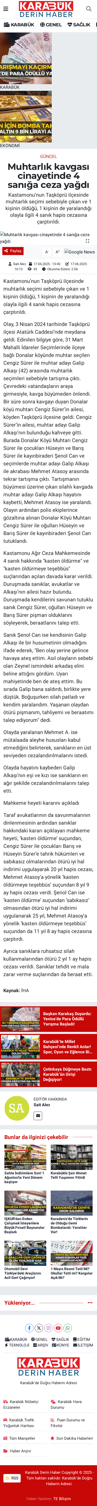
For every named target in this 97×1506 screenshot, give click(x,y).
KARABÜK (22, 25)
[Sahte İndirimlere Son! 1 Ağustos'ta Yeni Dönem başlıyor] (25, 1157)
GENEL (53, 25)
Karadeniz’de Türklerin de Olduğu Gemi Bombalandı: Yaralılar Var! (69, 1225)
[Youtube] (58, 1328)
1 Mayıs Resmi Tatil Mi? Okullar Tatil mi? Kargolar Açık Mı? (72, 1273)
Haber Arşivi (20, 1451)
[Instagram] (48, 1328)
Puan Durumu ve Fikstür (68, 1423)
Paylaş (15, 251)
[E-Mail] (38, 1116)
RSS (14, 1478)
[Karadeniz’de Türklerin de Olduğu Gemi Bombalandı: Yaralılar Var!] (72, 1202)
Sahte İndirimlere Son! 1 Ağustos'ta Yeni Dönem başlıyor (24, 1177)
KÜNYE (63, 1345)
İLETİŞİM (85, 1345)
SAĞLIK (81, 25)
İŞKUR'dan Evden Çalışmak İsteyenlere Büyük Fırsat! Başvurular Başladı (24, 1225)
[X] (39, 1328)
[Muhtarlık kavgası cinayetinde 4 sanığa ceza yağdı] (48, 238)
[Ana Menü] (5, 8)
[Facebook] (29, 1328)
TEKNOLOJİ (19, 1345)
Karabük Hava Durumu (66, 1404)
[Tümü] (90, 1302)
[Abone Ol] (79, 251)
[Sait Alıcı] (16, 1107)
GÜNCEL (48, 156)
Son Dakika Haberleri (74, 1438)
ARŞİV (43, 1345)
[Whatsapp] (67, 1328)
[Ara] (89, 9)
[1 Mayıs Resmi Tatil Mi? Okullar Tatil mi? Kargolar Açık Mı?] (72, 1252)
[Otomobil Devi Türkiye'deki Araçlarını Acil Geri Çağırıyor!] (25, 1252)
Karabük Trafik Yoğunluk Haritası (18, 1423)
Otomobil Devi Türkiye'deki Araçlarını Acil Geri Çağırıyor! (22, 1273)
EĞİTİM (83, 1339)
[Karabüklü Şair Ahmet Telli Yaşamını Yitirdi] (72, 1157)
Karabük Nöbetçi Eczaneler (21, 1404)
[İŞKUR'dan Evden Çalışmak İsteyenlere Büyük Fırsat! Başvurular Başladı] (25, 1202)
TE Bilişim (62, 1498)
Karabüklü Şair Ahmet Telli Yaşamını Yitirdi (69, 1175)
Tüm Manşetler (22, 1438)
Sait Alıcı (19, 264)
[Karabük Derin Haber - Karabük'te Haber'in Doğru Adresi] (46, 8)
